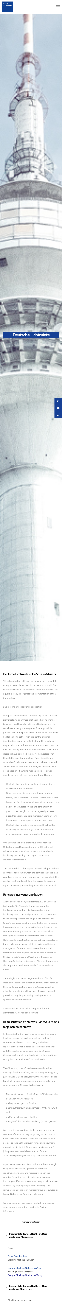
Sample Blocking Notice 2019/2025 (25, 1267)
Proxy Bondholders (17, 1256)
